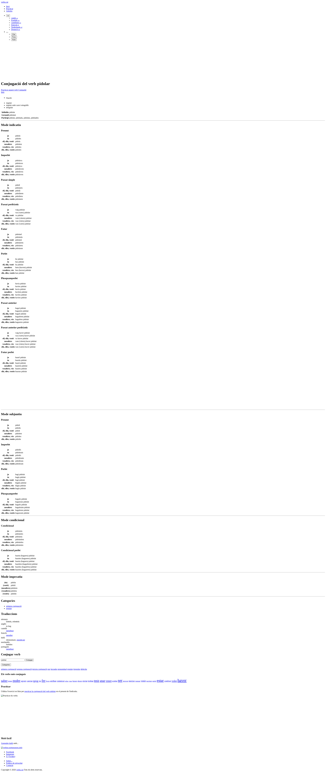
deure (80, 681)
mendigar (10, 631)
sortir (154, 681)
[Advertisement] (77, 61)
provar (125, 681)
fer (43, 680)
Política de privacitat (14, 763)
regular (9, 608)
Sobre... (9, 761)
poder (16, 680)
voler (174, 680)
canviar (30, 681)
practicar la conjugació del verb (40, 691)
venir (143, 681)
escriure (149, 681)
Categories (6, 665)
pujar (35, 680)
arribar (53, 681)
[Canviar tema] (7, 32)
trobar (90, 681)
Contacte (9, 765)
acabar (114, 681)
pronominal (62, 669)
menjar (132, 681)
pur (48, 669)
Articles (9, 11)
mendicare (21, 640)
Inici (8, 6)
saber (4, 680)
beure (75, 681)
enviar (85, 681)
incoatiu (54, 669)
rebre (67, 681)
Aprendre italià (7, 743)
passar (137, 681)
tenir (96, 680)
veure (109, 680)
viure (70, 681)
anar (102, 680)
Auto (14, 40)
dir (40, 681)
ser (120, 680)
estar (160, 680)
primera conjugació (14, 606)
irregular (76, 669)
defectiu (84, 669)
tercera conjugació (39, 669)
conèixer (167, 681)
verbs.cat (4, 2)
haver (182, 680)
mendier (9, 635)
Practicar (9, 9)
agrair (23, 681)
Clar (13, 34)
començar (61, 681)
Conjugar (29, 660)
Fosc (14, 37)
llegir (48, 681)
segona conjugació (24, 669)
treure (10, 681)
